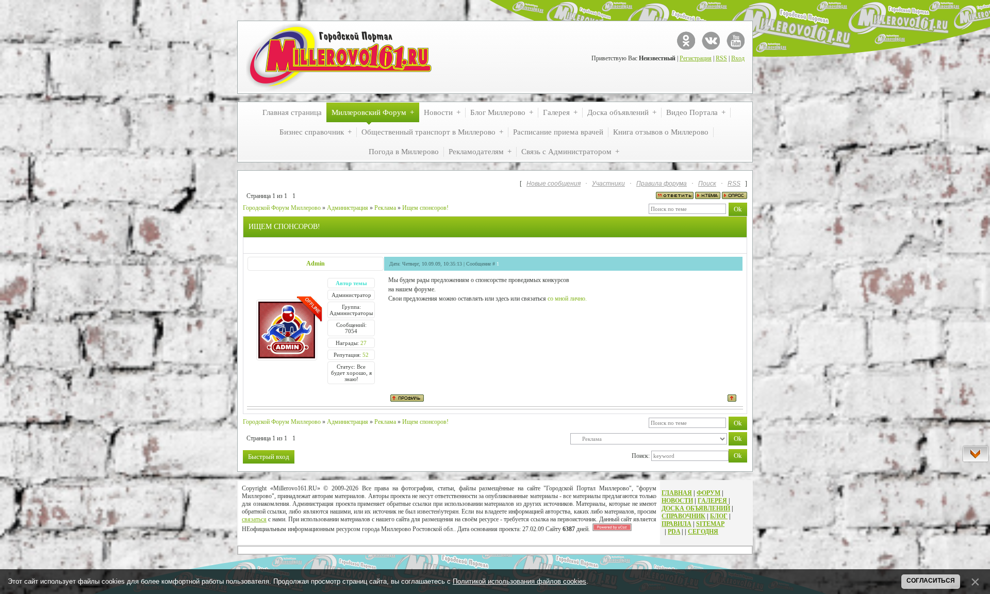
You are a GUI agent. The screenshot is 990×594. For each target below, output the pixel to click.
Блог (719, 516)
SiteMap (710, 523)
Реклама (385, 207)
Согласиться (930, 580)
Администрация (347, 207)
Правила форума (661, 183)
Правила (676, 523)
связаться (254, 519)
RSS (721, 58)
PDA (674, 531)
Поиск (707, 183)
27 (363, 343)
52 (365, 355)
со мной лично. (567, 298)
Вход (738, 58)
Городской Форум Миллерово (282, 207)
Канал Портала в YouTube (736, 40)
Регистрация (696, 58)
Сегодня (703, 531)
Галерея (712, 500)
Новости (677, 500)
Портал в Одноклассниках (686, 40)
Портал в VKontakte (711, 40)
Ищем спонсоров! (425, 207)
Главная (677, 493)
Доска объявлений (696, 508)
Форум (708, 493)
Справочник (683, 516)
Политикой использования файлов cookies (519, 581)
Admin (315, 263)
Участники (608, 183)
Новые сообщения (553, 183)
